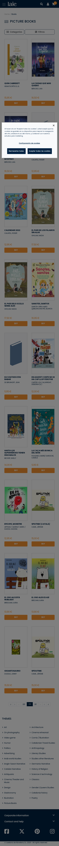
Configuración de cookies (29, 143)
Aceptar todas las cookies (39, 151)
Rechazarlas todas (16, 151)
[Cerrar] (54, 125)
